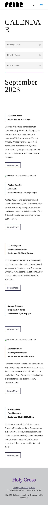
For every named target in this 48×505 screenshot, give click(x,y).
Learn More (12, 165)
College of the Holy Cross (24, 487)
